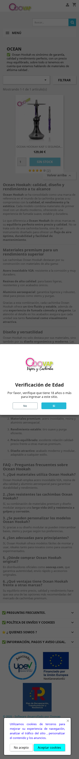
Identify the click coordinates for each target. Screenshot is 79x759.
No (25, 406)
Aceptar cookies (49, 747)
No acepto (21, 747)
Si (54, 406)
